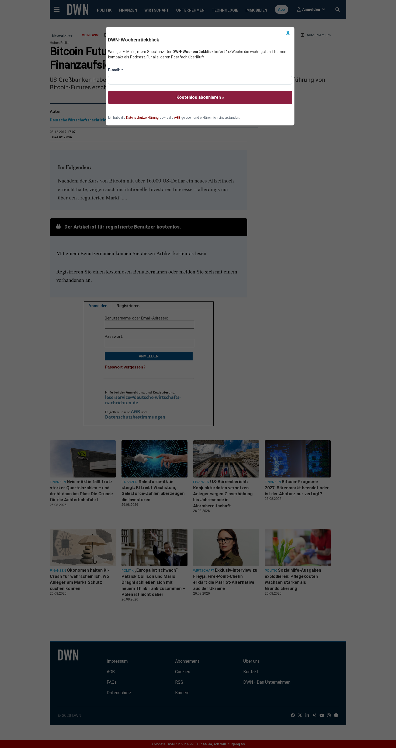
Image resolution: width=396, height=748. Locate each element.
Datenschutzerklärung (142, 118)
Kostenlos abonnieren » (200, 97)
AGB (177, 118)
